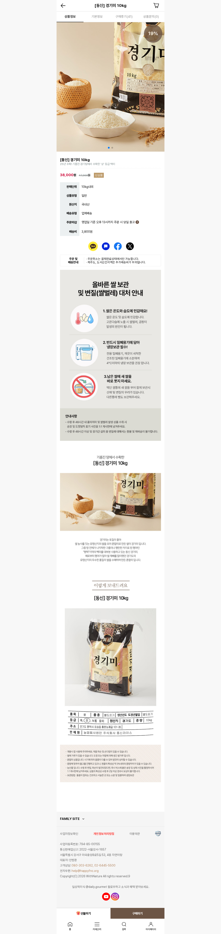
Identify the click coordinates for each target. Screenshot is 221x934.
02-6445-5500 (104, 865)
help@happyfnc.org (85, 871)
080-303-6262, (83, 865)
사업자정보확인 (69, 833)
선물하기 (86, 913)
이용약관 (134, 833)
